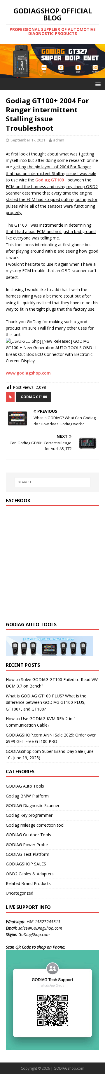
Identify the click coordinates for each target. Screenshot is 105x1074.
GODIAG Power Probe (27, 844)
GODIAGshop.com (69, 1068)
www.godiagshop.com (28, 373)
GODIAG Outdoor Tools (28, 834)
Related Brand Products (28, 883)
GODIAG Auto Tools (25, 786)
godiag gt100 (34, 396)
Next (97, 59)
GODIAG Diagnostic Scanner (33, 805)
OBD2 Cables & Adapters (30, 874)
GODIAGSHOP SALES (26, 864)
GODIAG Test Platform (27, 854)
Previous (7, 59)
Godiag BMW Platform (27, 796)
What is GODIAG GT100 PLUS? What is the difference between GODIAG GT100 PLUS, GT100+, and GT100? (46, 702)
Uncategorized (19, 893)
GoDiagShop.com (34, 934)
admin (58, 140)
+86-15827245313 (43, 921)
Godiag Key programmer (29, 815)
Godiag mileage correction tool (35, 825)
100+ (61, 180)
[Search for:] (52, 482)
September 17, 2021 (27, 140)
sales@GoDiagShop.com (40, 928)
